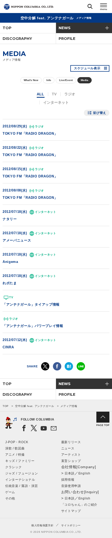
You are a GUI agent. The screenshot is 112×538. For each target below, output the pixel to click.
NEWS (65, 28)
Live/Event (66, 80)
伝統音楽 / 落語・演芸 (21, 486)
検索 (90, 7)
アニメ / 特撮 (15, 454)
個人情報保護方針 (42, 525)
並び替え (99, 113)
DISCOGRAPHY (17, 38)
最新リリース (71, 442)
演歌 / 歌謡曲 (15, 448)
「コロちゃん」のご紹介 (79, 504)
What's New (31, 80)
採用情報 (67, 479)
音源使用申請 (71, 486)
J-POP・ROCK (16, 442)
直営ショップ (71, 461)
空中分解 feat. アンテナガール (34, 406)
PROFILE (67, 38)
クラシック (13, 467)
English (84, 473)
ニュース (67, 448)
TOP (7, 28)
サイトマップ (71, 511)
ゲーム (10, 492)
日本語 (69, 473)
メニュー (103, 7)
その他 (10, 498)
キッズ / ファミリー (20, 461)
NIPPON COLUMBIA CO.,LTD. (28, 7)
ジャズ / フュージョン (21, 473)
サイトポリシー (71, 525)
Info (48, 80)
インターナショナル (20, 479)
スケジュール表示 (87, 68)
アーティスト (71, 454)
